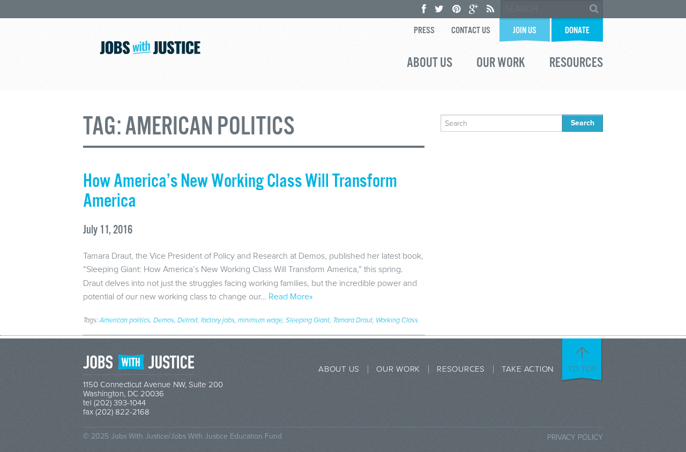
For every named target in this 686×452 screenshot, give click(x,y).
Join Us (524, 30)
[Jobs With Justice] (150, 47)
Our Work (500, 64)
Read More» (290, 296)
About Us (429, 64)
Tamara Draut (352, 320)
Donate (577, 30)
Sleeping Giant (308, 320)
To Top (583, 369)
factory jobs (218, 320)
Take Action (528, 369)
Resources (576, 64)
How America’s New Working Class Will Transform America (240, 191)
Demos (163, 320)
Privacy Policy (575, 437)
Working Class (397, 320)
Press (424, 30)
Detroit (187, 320)
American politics (125, 320)
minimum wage (260, 320)
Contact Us (470, 30)
